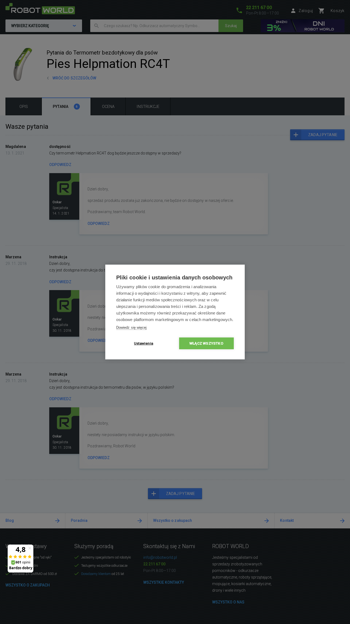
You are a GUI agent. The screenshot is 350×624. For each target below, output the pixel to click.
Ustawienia (143, 343)
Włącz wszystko (206, 343)
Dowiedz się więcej (131, 327)
